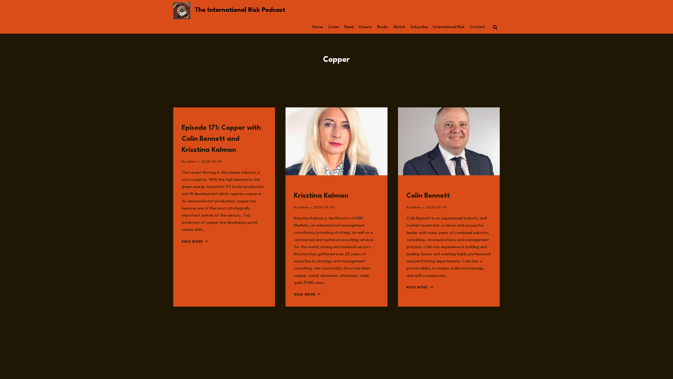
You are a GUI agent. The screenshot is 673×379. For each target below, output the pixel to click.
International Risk (448, 27)
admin (191, 161)
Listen (333, 27)
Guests (365, 27)
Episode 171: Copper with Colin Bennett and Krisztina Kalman (221, 138)
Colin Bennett (428, 195)
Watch (399, 27)
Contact (477, 27)
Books (382, 27)
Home (317, 27)
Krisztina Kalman (322, 195)
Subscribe (419, 27)
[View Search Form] (495, 27)
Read (349, 27)
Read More (195, 241)
